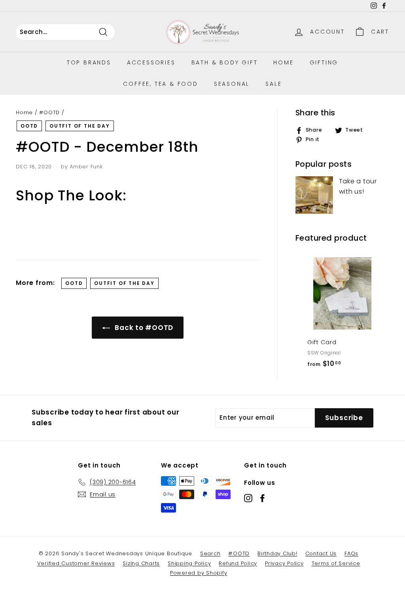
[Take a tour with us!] (314, 195)
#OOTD (49, 112)
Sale (273, 84)
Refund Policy (238, 563)
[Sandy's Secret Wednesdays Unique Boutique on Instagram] (248, 498)
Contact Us (321, 553)
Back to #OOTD (143, 327)
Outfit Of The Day (79, 126)
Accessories (151, 62)
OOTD (29, 126)
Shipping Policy (189, 563)
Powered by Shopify (198, 573)
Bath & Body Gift (224, 62)
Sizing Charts (141, 563)
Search (210, 553)
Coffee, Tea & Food (160, 84)
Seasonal (232, 84)
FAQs (351, 553)
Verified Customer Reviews (76, 563)
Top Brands (89, 62)
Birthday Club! (277, 553)
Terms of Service (336, 563)
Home (283, 62)
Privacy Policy (284, 563)
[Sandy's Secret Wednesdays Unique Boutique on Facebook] (262, 498)
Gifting (324, 62)
